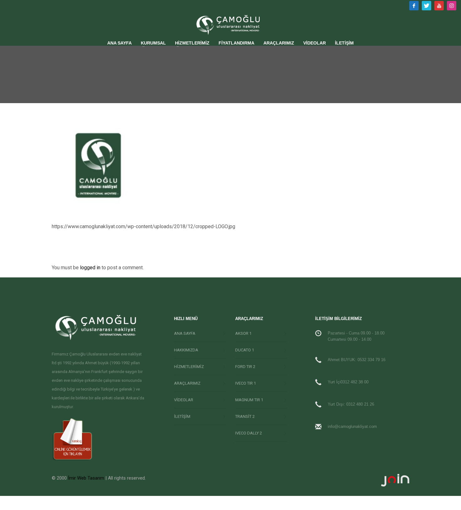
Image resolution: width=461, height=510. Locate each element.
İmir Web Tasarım (86, 478)
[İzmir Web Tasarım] (322, 480)
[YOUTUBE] (439, 5)
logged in (91, 268)
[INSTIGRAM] (451, 5)
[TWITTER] (426, 5)
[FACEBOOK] (414, 5)
